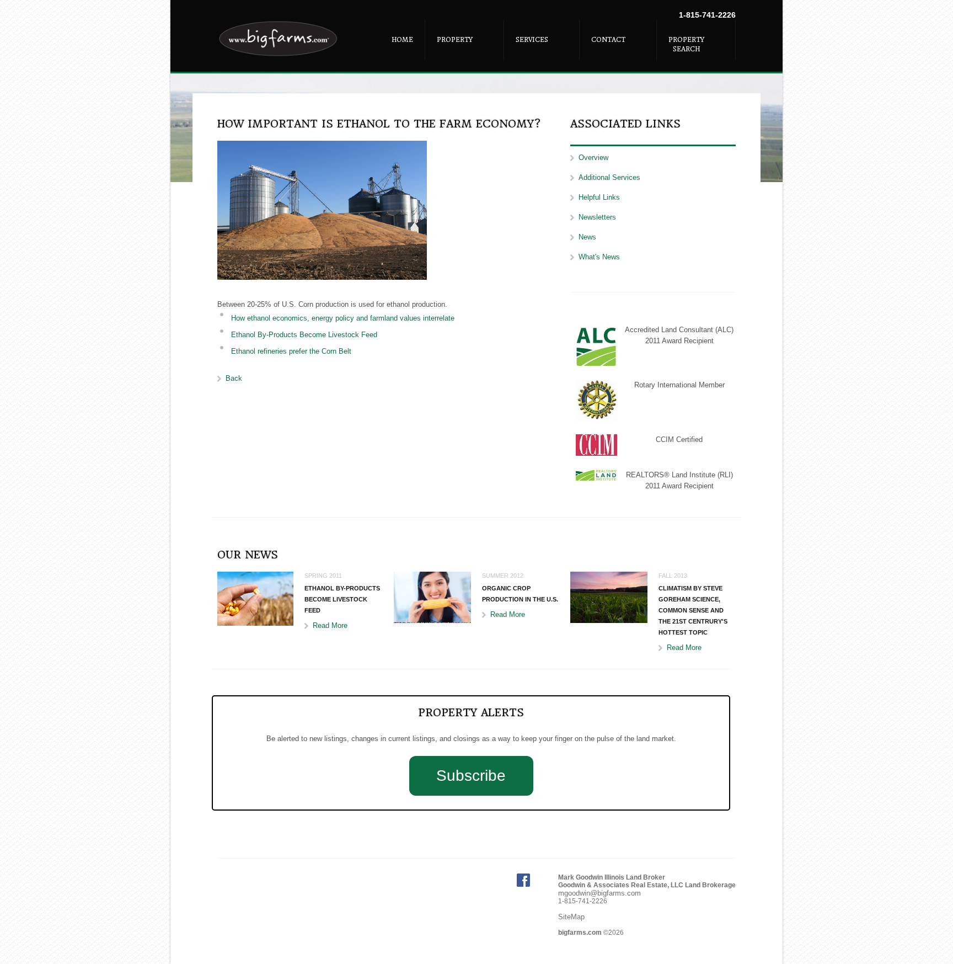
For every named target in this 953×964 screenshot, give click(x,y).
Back (234, 378)
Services (532, 40)
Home (402, 40)
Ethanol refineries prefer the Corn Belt (291, 351)
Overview (593, 157)
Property (455, 40)
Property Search (686, 44)
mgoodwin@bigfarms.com (599, 893)
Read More (330, 625)
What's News (599, 257)
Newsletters (597, 217)
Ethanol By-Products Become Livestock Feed (304, 335)
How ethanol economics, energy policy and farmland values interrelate (342, 318)
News (587, 237)
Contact (608, 40)
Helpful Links (599, 197)
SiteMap (571, 917)
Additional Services (609, 177)
